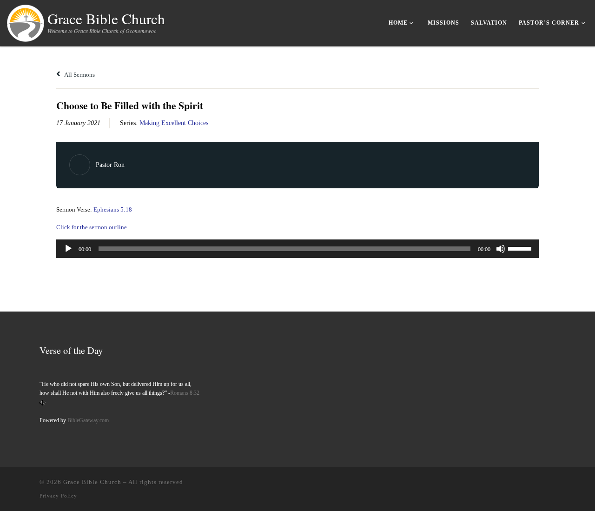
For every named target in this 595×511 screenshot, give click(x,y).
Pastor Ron (110, 164)
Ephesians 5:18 (112, 209)
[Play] (68, 248)
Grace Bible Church (92, 481)
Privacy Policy (58, 495)
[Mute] (500, 248)
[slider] (521, 247)
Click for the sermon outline (91, 227)
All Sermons (79, 74)
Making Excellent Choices (173, 122)
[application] (297, 248)
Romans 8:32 (184, 393)
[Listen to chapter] (43, 402)
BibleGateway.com (88, 420)
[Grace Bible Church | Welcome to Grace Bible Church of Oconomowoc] (25, 21)
